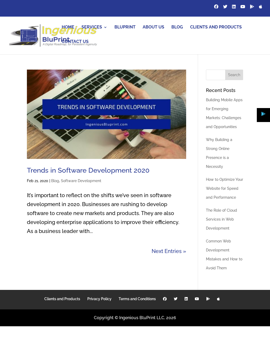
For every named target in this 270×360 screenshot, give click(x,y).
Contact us (75, 42)
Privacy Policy (99, 299)
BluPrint (125, 27)
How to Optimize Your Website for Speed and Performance (224, 188)
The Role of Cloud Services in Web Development (221, 219)
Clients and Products (216, 27)
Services (91, 27)
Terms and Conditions (137, 299)
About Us (153, 27)
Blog (177, 27)
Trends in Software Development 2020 (88, 170)
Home (68, 27)
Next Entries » (169, 251)
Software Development (81, 181)
